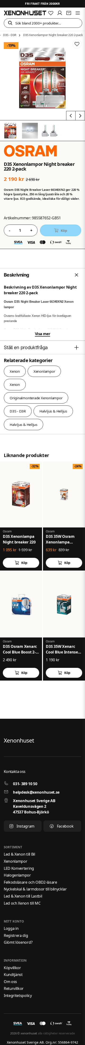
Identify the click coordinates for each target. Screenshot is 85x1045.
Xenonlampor (44, 371)
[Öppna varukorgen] (68, 12)
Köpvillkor (12, 967)
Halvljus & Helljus (53, 411)
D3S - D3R (9, 35)
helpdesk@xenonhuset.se (36, 792)
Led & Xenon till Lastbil (23, 896)
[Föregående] (71, 115)
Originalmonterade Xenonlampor (36, 398)
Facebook (65, 826)
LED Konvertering (19, 868)
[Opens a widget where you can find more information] (64, 1037)
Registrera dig (16, 935)
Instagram (25, 826)
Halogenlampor (17, 875)
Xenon (15, 371)
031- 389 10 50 (25, 783)
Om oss (10, 981)
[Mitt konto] (59, 12)
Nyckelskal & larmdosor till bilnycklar (35, 889)
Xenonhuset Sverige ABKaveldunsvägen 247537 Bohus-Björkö (34, 806)
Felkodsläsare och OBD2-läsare (30, 882)
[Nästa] (80, 115)
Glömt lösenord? (18, 942)
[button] (10, 23)
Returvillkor (14, 988)
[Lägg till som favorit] (50, 12)
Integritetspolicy (18, 995)
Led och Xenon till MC (22, 903)
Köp (24, 562)
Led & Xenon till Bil (19, 854)
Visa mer (42, 333)
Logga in (11, 928)
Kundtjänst (13, 974)
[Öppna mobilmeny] (77, 12)
